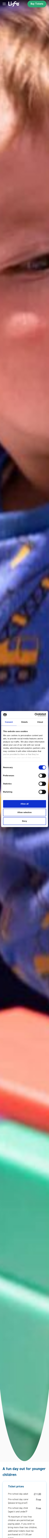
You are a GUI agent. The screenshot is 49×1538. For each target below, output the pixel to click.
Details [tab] (24, 722)
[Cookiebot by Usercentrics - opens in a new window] (35, 714)
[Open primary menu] (4, 4)
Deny (24, 821)
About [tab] (40, 722)
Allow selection (24, 812)
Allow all (24, 804)
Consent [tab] (9, 722)
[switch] (42, 775)
